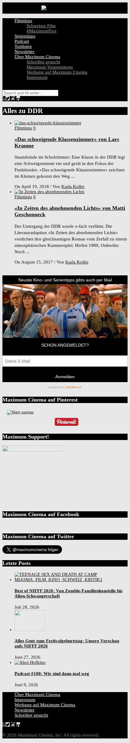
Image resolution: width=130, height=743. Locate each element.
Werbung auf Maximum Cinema (57, 72)
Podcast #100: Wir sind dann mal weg (52, 673)
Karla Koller (73, 186)
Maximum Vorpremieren (50, 67)
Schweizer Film (41, 25)
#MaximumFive (42, 31)
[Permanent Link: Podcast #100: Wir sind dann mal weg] (30, 662)
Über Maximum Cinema (37, 56)
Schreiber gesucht (43, 61)
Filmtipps (23, 20)
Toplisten (23, 46)
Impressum (37, 77)
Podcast (22, 41)
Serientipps (25, 36)
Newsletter (24, 51)
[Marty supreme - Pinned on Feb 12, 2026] (20, 412)
